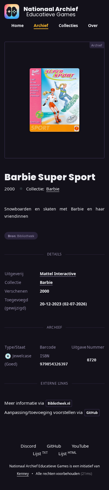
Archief (41, 25)
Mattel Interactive (58, 273)
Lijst (40, 453)
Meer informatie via (37, 403)
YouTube (80, 446)
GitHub (54, 446)
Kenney (23, 473)
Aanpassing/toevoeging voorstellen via (51, 412)
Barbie (52, 189)
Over (93, 25)
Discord (28, 446)
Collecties (68, 25)
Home (17, 25)
